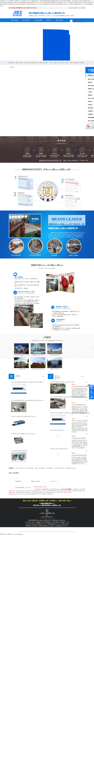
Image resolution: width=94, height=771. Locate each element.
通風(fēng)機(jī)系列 (19, 62)
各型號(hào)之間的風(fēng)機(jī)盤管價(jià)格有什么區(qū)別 (23, 416)
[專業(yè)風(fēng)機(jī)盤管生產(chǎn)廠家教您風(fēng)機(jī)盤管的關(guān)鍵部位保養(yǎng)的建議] (58, 419)
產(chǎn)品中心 (26, 20)
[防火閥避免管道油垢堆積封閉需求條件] (18, 457)
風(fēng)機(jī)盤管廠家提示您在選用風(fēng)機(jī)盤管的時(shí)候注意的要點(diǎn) (28, 382)
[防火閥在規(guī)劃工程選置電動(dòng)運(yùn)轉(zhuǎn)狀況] (18, 440)
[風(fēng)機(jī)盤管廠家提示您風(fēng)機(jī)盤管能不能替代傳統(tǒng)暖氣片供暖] (18, 406)
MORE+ (43, 376)
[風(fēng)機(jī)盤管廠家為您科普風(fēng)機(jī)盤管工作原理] (58, 388)
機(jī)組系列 (76, 62)
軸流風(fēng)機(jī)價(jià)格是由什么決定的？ (59, 448)
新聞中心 (49, 20)
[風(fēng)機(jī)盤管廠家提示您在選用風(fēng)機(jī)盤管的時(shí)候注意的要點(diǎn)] (18, 388)
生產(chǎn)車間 (26, 24)
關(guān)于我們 (59, 20)
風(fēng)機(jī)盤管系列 (33, 62)
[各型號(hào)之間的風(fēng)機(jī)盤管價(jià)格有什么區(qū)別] (18, 422)
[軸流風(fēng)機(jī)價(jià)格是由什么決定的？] (58, 455)
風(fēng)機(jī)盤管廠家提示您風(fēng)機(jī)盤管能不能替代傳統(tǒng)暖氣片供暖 (27, 400)
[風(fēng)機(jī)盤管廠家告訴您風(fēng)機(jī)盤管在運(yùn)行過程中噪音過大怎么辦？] (58, 403)
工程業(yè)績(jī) (14, 24)
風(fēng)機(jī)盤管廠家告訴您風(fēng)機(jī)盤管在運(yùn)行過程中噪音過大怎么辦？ (69, 396)
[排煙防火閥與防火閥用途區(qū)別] (58, 436)
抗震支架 (55, 62)
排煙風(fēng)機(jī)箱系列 (43, 62)
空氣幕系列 (12, 67)
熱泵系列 (67, 62)
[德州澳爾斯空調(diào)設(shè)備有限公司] (18, 12)
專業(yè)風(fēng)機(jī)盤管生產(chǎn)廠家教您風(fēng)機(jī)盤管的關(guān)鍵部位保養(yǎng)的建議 (70, 412)
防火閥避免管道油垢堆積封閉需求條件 (19, 450)
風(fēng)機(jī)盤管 (38, 20)
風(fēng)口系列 (61, 62)
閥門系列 (26, 62)
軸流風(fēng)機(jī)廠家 (59, 468)
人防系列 (51, 62)
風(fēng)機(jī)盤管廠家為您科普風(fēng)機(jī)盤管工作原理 (62, 382)
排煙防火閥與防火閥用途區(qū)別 (57, 430)
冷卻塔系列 (82, 62)
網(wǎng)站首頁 (14, 20)
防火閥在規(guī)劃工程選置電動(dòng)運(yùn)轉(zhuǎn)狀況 (23, 433)
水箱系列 (71, 62)
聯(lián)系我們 (37, 24)
